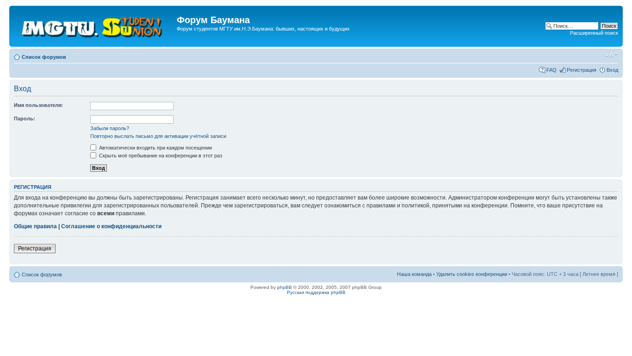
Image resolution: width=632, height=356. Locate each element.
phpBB (284, 287)
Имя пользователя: (38, 105)
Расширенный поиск (594, 33)
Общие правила (35, 226)
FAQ (551, 70)
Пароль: (24, 118)
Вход (612, 70)
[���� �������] (94, 26)
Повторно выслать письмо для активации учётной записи (158, 136)
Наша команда (414, 274)
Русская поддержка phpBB (316, 292)
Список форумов (44, 57)
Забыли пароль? (109, 128)
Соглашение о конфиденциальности (111, 226)
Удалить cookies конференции (471, 274)
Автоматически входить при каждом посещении (155, 147)
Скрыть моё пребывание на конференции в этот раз (160, 155)
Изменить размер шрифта (611, 55)
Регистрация (581, 70)
